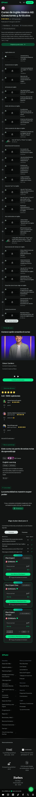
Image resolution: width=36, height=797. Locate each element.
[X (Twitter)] (28, 795)
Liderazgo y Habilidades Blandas (7, 685)
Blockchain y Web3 (7, 717)
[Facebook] (23, 795)
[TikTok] (18, 795)
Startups (4, 728)
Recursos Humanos (7, 721)
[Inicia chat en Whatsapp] (31, 789)
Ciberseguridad (6, 680)
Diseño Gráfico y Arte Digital (8, 705)
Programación (6, 710)
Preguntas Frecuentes (26, 693)
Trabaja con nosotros (26, 675)
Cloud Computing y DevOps (7, 733)
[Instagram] (8, 795)
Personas (11, 532)
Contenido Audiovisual (5, 696)
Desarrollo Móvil (6, 701)
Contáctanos (23, 696)
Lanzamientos (24, 669)
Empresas (24, 532)
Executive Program (25, 672)
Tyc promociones (25, 709)
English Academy (6, 667)
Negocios (5, 714)
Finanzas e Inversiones (8, 725)
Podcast (22, 678)
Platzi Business (24, 663)
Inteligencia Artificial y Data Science (8, 675)
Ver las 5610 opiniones (7, 438)
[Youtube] (3, 795)
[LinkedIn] (13, 795)
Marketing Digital (6, 671)
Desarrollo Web (6, 663)
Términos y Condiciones (26, 703)
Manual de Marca (24, 686)
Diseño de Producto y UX (8, 690)
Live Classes (23, 666)
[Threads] (33, 795)
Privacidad (23, 706)
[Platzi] (4, 2)
